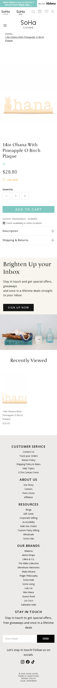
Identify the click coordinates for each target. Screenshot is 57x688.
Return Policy (28, 460)
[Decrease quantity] (6, 196)
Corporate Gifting (28, 517)
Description (10, 231)
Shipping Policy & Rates (28, 464)
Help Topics (28, 468)
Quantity (8, 189)
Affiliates (28, 497)
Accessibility (28, 522)
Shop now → (25, 4)
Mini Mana (28, 592)
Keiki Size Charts (28, 526)
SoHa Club (28, 538)
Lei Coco (28, 600)
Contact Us (28, 451)
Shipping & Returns (15, 240)
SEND (46, 638)
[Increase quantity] (25, 196)
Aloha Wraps (28, 555)
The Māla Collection (28, 563)
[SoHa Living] (28, 24)
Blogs (29, 509)
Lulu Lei (28, 588)
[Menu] (5, 25)
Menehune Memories (29, 567)
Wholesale (28, 534)
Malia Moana (28, 571)
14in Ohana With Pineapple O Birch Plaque (13, 415)
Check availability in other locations (24, 223)
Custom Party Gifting (28, 530)
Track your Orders (28, 455)
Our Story (28, 484)
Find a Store (28, 493)
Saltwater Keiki (28, 604)
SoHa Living (28, 583)
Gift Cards (28, 513)
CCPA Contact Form (28, 472)
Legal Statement (28, 681)
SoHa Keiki (28, 579)
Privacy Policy (28, 678)
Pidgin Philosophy (28, 575)
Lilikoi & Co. (28, 559)
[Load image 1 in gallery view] (28, 93)
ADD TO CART (28, 209)
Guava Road (28, 596)
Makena (28, 550)
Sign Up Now (18, 307)
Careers (28, 488)
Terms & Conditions (28, 676)
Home (8, 33)
